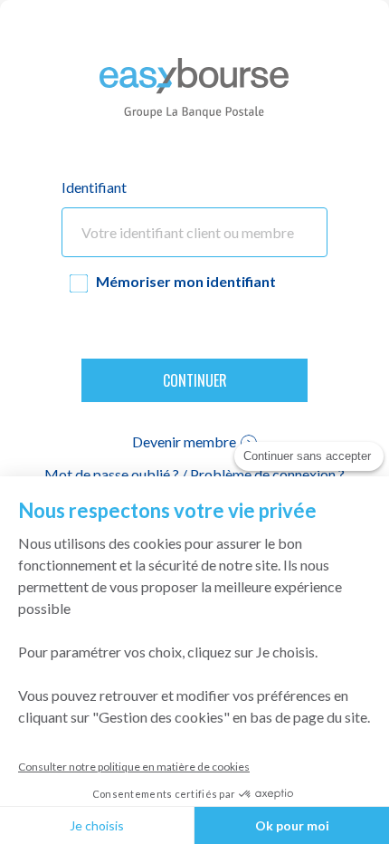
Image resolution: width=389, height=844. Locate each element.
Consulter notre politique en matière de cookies (134, 766)
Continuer (195, 380)
